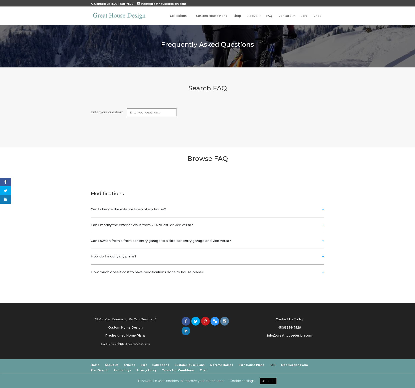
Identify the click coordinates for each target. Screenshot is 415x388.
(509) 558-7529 (289, 327)
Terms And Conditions (178, 370)
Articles (129, 365)
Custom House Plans (189, 365)
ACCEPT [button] (268, 381)
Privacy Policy (146, 370)
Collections (160, 365)
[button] (207, 209)
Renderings (122, 370)
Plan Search (99, 370)
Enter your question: (107, 112)
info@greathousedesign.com (289, 335)
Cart (143, 365)
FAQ (273, 365)
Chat (203, 370)
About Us (111, 365)
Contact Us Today (289, 319)
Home (95, 365)
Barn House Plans (251, 365)
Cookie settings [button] (242, 381)
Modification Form (294, 365)
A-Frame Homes (221, 365)
